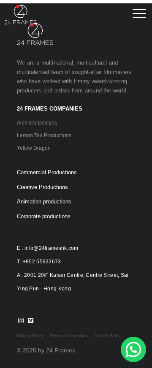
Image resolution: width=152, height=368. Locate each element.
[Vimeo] (30, 320)
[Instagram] (20, 320)
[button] (133, 349)
